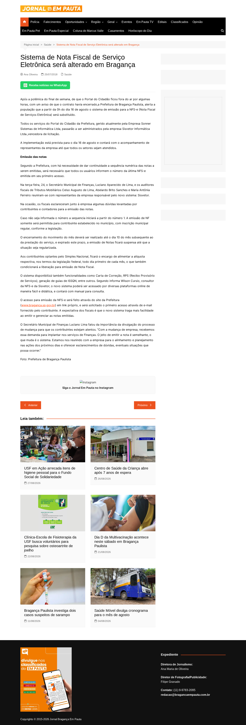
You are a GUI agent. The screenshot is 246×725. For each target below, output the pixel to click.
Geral (111, 21)
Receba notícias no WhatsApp (48, 85)
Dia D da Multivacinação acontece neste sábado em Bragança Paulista (121, 541)
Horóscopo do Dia (140, 30)
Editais (162, 21)
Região (95, 21)
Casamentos (116, 30)
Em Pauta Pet (31, 30)
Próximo (142, 405)
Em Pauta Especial (56, 30)
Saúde (68, 74)
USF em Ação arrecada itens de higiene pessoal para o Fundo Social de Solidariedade (49, 472)
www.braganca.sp (33, 305)
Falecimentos (52, 21)
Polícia (34, 21)
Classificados (179, 21)
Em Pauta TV (144, 21)
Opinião (198, 21)
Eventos (127, 21)
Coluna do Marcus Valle (88, 30)
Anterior (32, 405)
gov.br (50, 305)
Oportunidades (74, 21)
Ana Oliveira (31, 74)
